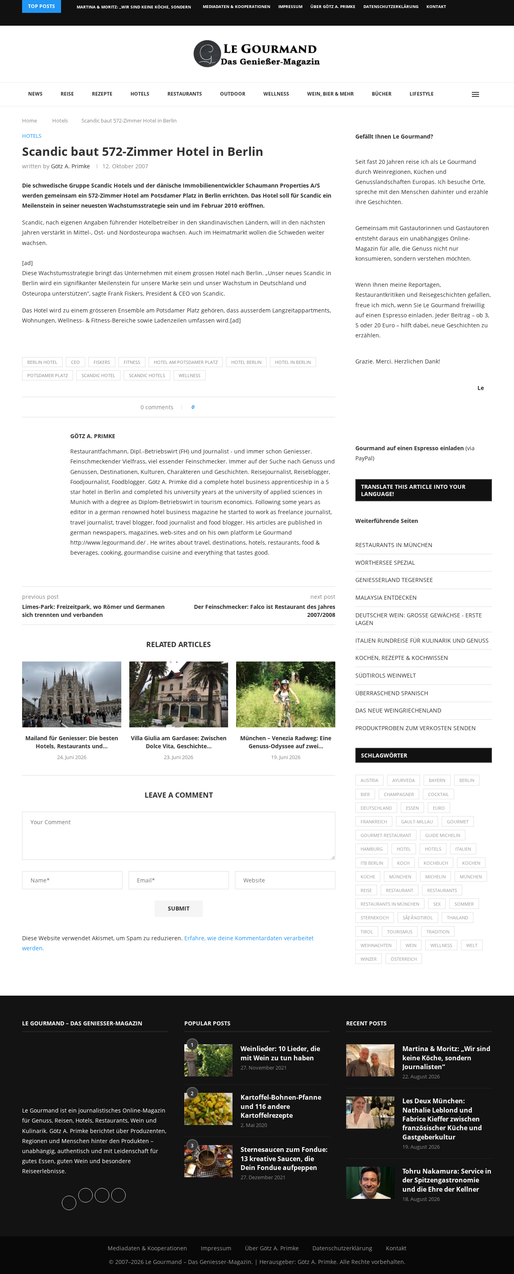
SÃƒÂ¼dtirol (418, 918)
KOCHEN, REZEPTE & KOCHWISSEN (401, 658)
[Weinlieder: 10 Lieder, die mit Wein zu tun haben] (208, 1060)
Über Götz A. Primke (332, 6)
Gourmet (458, 822)
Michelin (435, 877)
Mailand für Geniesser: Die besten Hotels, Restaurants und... (71, 742)
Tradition (437, 932)
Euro (439, 808)
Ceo (75, 362)
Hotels (140, 93)
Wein (411, 945)
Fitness (132, 362)
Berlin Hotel (42, 362)
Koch (403, 863)
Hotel (404, 849)
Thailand (457, 918)
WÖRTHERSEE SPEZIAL (385, 562)
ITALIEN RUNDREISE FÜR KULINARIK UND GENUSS (422, 640)
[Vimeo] (448, 19)
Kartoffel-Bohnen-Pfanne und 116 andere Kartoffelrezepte (281, 1106)
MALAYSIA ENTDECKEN (386, 597)
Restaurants (184, 93)
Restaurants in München (390, 904)
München (400, 877)
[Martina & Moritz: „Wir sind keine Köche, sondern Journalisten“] (370, 1060)
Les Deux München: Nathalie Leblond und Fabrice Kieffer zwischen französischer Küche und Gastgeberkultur (442, 1118)
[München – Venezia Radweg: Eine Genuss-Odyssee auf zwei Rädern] (285, 694)
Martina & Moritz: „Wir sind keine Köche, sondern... (136, 7)
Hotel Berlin (246, 362)
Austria (369, 780)
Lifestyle (422, 93)
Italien (463, 849)
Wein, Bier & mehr (330, 93)
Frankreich (374, 822)
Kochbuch (436, 863)
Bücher (382, 93)
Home (29, 120)
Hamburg (372, 849)
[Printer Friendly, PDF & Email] (61, 338)
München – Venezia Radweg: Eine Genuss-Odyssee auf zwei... (285, 742)
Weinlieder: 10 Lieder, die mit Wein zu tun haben (280, 1053)
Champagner (399, 794)
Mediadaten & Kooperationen (236, 6)
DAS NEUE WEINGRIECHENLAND (398, 710)
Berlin (466, 780)
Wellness (276, 93)
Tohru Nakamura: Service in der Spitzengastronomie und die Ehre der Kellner (447, 1180)
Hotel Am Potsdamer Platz (186, 362)
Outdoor (232, 93)
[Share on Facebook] (203, 407)
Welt (471, 945)
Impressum (290, 6)
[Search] (488, 94)
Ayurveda (403, 780)
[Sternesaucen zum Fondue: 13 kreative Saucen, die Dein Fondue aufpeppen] (208, 1161)
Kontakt (436, 6)
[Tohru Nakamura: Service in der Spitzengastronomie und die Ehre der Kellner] (370, 1183)
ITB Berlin (372, 863)
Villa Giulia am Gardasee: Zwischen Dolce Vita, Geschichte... (178, 742)
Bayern (437, 780)
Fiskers (102, 362)
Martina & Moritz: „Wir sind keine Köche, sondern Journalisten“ (446, 1057)
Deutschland (376, 808)
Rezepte (102, 93)
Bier (365, 794)
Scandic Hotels (147, 375)
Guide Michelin (442, 835)
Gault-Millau (417, 822)
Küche (368, 877)
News (35, 93)
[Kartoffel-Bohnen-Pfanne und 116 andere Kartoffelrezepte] (208, 1109)
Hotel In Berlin (293, 362)
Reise (67, 93)
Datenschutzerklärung (390, 6)
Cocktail (438, 794)
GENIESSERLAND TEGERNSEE (394, 580)
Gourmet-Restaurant (386, 835)
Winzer (369, 959)
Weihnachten (376, 945)
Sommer (464, 904)
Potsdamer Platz (47, 375)
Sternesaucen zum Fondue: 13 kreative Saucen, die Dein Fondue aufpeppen (284, 1158)
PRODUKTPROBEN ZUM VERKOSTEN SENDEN (415, 728)
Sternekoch (375, 918)
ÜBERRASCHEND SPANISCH (391, 693)
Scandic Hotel (98, 375)
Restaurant (399, 890)
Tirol (367, 932)
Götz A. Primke (70, 166)
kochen (471, 863)
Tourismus (399, 932)
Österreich (404, 959)
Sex (437, 904)
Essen (412, 808)
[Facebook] (439, 19)
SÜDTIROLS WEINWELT (385, 675)
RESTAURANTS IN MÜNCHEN (393, 545)
